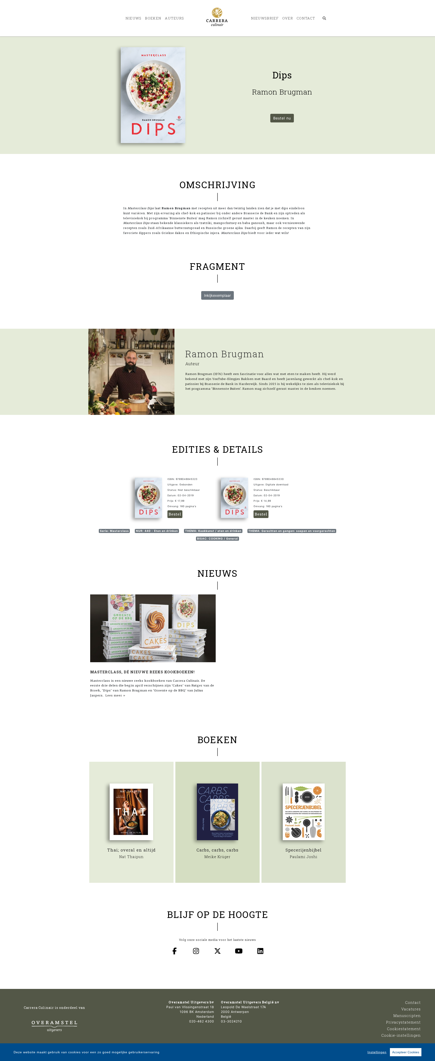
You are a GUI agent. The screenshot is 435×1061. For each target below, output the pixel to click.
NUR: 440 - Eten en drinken (157, 531)
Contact (306, 18)
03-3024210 (231, 1021)
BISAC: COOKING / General (217, 538)
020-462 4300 (201, 1021)
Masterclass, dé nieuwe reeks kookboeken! (142, 671)
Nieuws (134, 18)
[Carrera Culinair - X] (217, 951)
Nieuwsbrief (265, 18)
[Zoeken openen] (325, 18)
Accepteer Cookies (405, 1052)
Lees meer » (115, 695)
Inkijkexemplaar (217, 295)
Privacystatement (403, 1022)
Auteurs (174, 18)
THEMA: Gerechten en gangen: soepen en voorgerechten (291, 531)
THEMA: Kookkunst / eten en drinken (213, 531)
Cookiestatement (404, 1028)
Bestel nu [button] (282, 118)
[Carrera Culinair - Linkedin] (260, 951)
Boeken (153, 18)
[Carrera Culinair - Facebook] (174, 951)
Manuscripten (407, 1015)
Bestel (175, 514)
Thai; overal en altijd (131, 850)
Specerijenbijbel (303, 850)
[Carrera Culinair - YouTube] (239, 951)
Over (287, 18)
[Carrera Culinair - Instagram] (196, 951)
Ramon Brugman (224, 354)
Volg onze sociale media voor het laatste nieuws (217, 940)
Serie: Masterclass (114, 531)
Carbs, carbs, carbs (217, 850)
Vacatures (411, 1009)
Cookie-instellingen (401, 1035)
